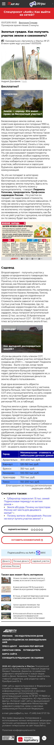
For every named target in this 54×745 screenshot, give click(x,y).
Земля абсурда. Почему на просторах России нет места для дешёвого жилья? (27, 510)
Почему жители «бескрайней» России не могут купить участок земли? (27, 517)
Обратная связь (11, 650)
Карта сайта (9, 654)
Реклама (7, 636)
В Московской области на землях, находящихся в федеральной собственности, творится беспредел (29, 616)
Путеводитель (31, 650)
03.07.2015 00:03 (9, 22)
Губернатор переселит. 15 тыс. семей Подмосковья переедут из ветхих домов (26, 501)
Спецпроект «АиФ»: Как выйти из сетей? (27, 13)
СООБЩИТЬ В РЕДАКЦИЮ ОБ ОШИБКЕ (23, 658)
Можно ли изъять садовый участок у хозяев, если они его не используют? (29, 579)
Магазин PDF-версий (31, 646)
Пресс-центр (9, 646)
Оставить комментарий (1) (27, 540)
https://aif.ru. (40, 725)
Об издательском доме (29, 636)
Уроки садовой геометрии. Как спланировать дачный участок (26, 606)
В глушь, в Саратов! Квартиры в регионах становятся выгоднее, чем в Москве (31, 597)
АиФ (24, 81)
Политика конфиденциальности (18, 730)
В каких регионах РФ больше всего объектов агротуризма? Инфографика (29, 588)
